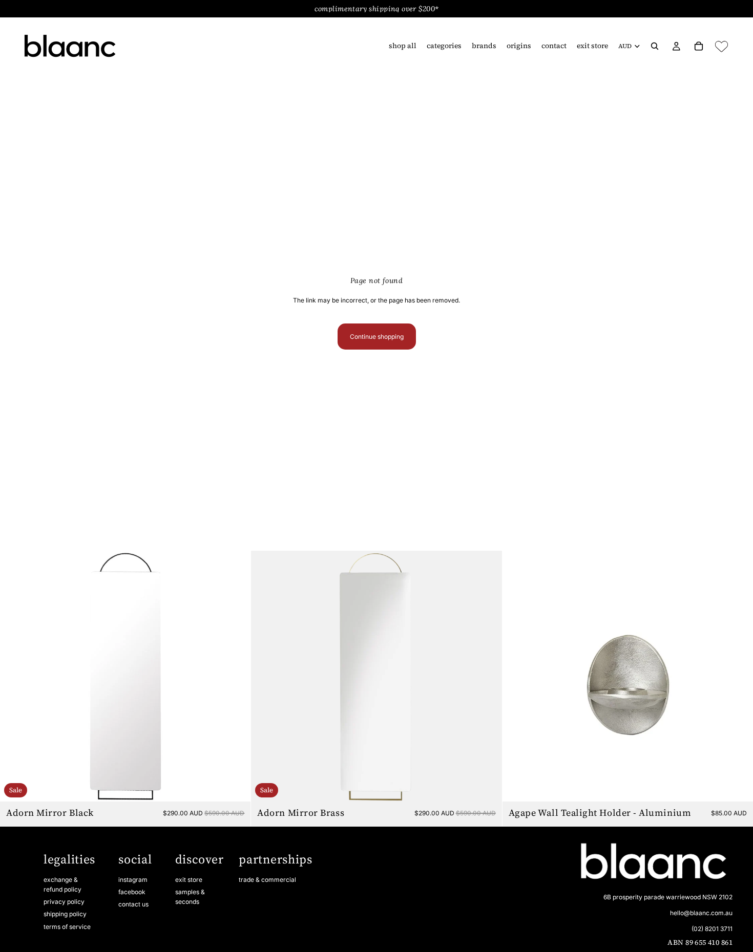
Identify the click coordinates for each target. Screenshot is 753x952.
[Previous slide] (15, 676)
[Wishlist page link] (721, 46)
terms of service (67, 927)
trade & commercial (267, 879)
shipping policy (65, 914)
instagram (133, 879)
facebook (131, 892)
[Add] (235, 786)
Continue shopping (377, 336)
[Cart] (698, 46)
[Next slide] (235, 676)
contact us (133, 904)
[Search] (654, 46)
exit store (188, 879)
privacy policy (64, 901)
